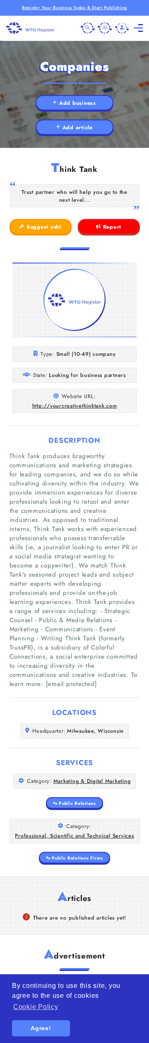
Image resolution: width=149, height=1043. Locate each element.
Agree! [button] (41, 1028)
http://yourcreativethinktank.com (74, 406)
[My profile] (122, 28)
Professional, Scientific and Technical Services (74, 836)
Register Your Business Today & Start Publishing (74, 8)
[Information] (105, 28)
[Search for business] (88, 28)
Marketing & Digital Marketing (92, 781)
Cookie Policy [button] (35, 1006)
